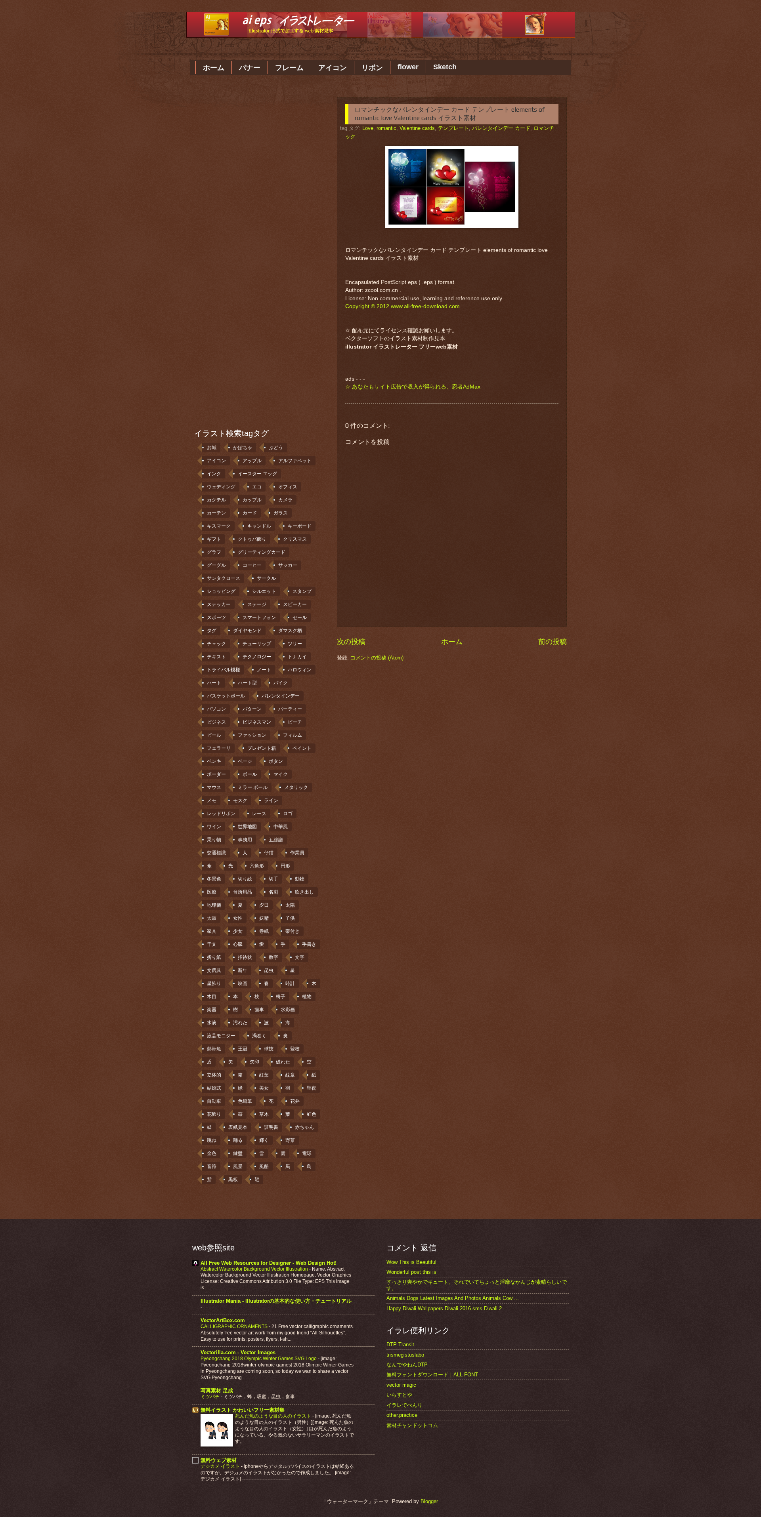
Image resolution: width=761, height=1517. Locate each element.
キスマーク (219, 526)
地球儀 (214, 905)
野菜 (290, 1140)
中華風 (280, 826)
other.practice (401, 1415)
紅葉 (264, 1075)
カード (250, 513)
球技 (268, 1049)
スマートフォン (259, 617)
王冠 (242, 1049)
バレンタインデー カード (501, 128)
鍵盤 (238, 1153)
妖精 (264, 918)
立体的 (214, 1075)
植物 (307, 996)
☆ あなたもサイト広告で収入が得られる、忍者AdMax (412, 387)
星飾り (214, 983)
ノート (264, 670)
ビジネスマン (257, 722)
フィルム (292, 735)
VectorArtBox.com (223, 1320)
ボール (250, 774)
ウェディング (221, 487)
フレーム (289, 68)
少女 (238, 931)
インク (214, 473)
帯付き (292, 931)
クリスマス (295, 539)
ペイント (302, 748)
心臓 (238, 944)
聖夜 (311, 1088)
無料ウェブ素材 (219, 1460)
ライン (271, 800)
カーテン (216, 513)
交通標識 (216, 853)
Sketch (445, 67)
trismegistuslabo (405, 1355)
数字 (273, 957)
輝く (264, 1140)
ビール (214, 735)
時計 (290, 983)
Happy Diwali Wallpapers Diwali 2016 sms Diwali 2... (446, 1308)
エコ (257, 487)
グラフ (214, 552)
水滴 (211, 1022)
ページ (245, 761)
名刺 (273, 892)
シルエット (264, 591)
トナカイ (297, 656)
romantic (386, 128)
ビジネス (216, 722)
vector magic (401, 1385)
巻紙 (264, 931)
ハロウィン (300, 670)
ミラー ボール (253, 787)
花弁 (295, 1101)
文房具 (214, 970)
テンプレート (453, 128)
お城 (211, 447)
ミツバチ (211, 1396)
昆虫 (268, 970)
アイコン (332, 68)
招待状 (245, 957)
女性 (238, 918)
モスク (240, 800)
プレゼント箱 (261, 748)
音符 (211, 1166)
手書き (309, 944)
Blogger (429, 1501)
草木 (264, 1114)
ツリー (295, 643)
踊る (238, 1140)
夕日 (264, 905)
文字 (299, 957)
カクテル (216, 500)
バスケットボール (226, 696)
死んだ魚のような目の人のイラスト (273, 1416)
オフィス (287, 487)
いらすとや (399, 1395)
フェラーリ (219, 748)
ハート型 (247, 683)
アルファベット (295, 460)
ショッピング (221, 591)
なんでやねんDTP (407, 1365)
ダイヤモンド (247, 630)
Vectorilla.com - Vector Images (238, 1352)
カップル (252, 500)
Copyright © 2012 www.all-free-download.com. (403, 306)
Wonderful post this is (411, 1272)
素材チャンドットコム (412, 1425)
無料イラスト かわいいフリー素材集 (243, 1410)
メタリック (296, 787)
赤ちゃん (304, 1127)
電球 (307, 1153)
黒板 (233, 1179)
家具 (211, 931)
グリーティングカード (261, 552)
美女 (264, 1088)
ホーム (213, 68)
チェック (216, 643)
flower (408, 67)
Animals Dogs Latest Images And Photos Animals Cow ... (452, 1298)
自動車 (214, 1101)
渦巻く (259, 1036)
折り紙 (214, 957)
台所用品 (242, 892)
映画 (242, 983)
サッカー (287, 565)
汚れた (240, 1022)
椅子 (280, 996)
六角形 (257, 866)
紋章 (290, 1075)
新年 (242, 970)
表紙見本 (237, 1127)
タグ (211, 630)
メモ (211, 800)
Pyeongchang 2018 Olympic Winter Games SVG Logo (259, 1358)
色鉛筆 (245, 1101)
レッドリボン (221, 813)
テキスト (216, 656)
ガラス (280, 513)
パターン (252, 709)
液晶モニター (221, 1036)
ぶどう (276, 447)
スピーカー (295, 604)
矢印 (254, 1062)
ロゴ (288, 813)
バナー (249, 68)
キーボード (300, 526)
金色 (211, 1153)
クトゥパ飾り (252, 539)
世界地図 (247, 826)
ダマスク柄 (290, 630)
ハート (214, 683)
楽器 (211, 1009)
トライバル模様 (223, 670)
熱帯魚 (214, 1049)
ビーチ (295, 722)
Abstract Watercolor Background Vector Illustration (255, 1269)
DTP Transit (400, 1344)
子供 (290, 918)
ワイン (214, 826)
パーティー (290, 709)
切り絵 (245, 879)
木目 (211, 996)
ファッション (252, 735)
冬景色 (214, 879)
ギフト (214, 539)
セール (300, 617)
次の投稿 (351, 642)
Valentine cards (417, 128)
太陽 (290, 905)
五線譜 (276, 839)
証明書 (271, 1127)
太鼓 (211, 918)
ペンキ (214, 761)
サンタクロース (223, 578)
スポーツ (216, 617)
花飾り (214, 1114)
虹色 (311, 1114)
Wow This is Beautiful (411, 1262)
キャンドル (259, 526)
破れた (283, 1062)
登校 (295, 1049)
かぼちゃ (242, 447)
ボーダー (216, 774)
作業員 (297, 853)
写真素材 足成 (217, 1390)
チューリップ (257, 643)
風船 (264, 1166)
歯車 (259, 1009)
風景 (238, 1166)
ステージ (256, 604)
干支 (211, 944)
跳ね (211, 1140)
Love (367, 128)
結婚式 (214, 1088)
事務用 (245, 839)
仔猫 (268, 853)
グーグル (216, 565)
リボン (372, 68)
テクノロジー (257, 656)
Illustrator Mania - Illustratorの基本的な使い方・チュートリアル (276, 1301)
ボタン (276, 761)
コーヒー (252, 565)
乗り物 (214, 839)
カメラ (285, 500)
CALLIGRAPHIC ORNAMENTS (235, 1326)
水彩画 (288, 1009)
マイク (280, 774)
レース (259, 813)
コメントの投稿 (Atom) (376, 658)
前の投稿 (552, 642)
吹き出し (304, 892)
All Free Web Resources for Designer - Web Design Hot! (269, 1263)
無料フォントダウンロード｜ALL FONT (432, 1375)
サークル (266, 578)
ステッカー (219, 604)
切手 (273, 879)
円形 (285, 866)
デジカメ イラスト (221, 1466)
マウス (214, 787)
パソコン (216, 709)
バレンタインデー (281, 696)
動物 (299, 879)
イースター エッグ (257, 473)
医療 (211, 892)
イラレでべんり (404, 1405)
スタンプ (302, 591)
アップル (252, 460)
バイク (280, 683)
